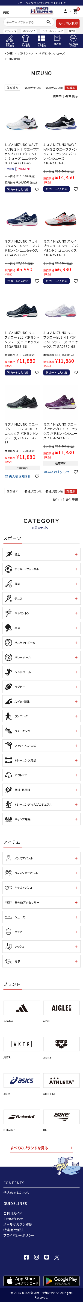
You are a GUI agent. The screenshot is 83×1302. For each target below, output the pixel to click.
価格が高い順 (54, 88)
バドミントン (25, 53)
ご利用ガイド (12, 1213)
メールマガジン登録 (17, 1224)
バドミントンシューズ (52, 31)
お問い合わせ (13, 1218)
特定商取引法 (13, 1230)
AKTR (72, 31)
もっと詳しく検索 (68, 23)
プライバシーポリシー (19, 1235)
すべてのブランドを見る (29, 1147)
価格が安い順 (33, 88)
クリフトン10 (29, 31)
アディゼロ (10, 31)
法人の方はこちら (16, 1192)
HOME (9, 53)
